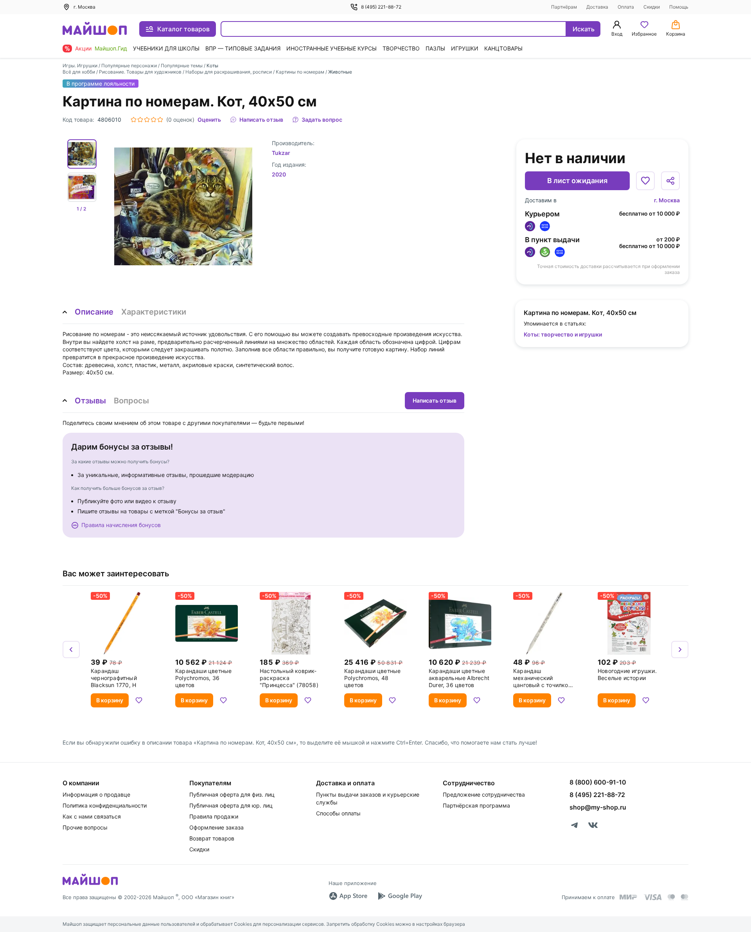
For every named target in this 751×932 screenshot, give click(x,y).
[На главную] (95, 29)
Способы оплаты (338, 813)
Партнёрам (564, 7)
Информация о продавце (96, 794)
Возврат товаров (211, 838)
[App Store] (348, 896)
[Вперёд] (679, 649)
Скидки (651, 7)
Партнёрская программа (476, 805)
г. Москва (667, 200)
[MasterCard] (671, 897)
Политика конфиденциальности (105, 805)
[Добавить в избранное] (645, 180)
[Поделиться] (670, 180)
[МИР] (629, 897)
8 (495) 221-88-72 (381, 7)
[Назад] (71, 649)
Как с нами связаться (92, 816)
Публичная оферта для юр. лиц (231, 805)
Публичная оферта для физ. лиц (232, 794)
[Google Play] (399, 896)
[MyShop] (90, 884)
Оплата (626, 7)
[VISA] (652, 897)
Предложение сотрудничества (484, 794)
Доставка (597, 7)
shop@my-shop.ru (598, 807)
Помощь (678, 7)
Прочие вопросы (85, 827)
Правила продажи (213, 816)
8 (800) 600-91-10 (598, 782)
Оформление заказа (216, 827)
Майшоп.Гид (111, 48)
